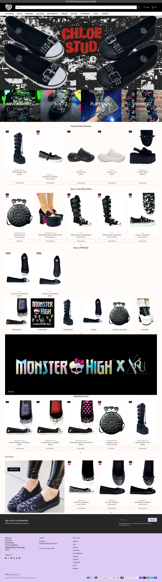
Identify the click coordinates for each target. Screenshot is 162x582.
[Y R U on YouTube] (19, 558)
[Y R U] (9, 7)
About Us (8, 538)
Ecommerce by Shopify (29, 577)
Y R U (16, 577)
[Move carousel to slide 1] (64, 87)
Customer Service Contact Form (48, 543)
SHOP (74, 565)
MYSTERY (76, 559)
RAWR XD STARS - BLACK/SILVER (112, 235)
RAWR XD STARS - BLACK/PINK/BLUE (81, 235)
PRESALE (75, 556)
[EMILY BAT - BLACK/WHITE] (81, 479)
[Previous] (5, 218)
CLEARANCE (76, 562)
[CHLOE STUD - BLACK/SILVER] (19, 271)
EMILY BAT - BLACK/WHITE (81, 502)
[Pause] (112, 87)
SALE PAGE (76, 550)
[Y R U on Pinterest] (11, 558)
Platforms (75, 541)
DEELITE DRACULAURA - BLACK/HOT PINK (50, 235)
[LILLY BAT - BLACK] (142, 149)
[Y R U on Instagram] (14, 558)
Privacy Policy (9, 542)
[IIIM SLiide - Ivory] (111, 149)
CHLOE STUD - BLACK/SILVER (19, 294)
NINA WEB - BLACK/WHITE (50, 177)
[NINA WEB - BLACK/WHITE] (50, 151)
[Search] (138, 7)
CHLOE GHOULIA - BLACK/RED (50, 442)
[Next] (157, 218)
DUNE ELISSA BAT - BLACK (19, 172)
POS (20, 577)
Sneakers (75, 547)
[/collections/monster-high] (81, 364)
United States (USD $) (13, 574)
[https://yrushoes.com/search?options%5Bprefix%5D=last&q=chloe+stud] (81, 53)
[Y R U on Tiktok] (17, 558)
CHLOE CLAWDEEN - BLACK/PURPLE (19, 442)
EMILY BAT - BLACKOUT (112, 502)
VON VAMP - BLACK (19, 235)
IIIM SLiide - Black (81, 172)
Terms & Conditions (11, 545)
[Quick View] (31, 132)
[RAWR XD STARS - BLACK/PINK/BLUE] (81, 212)
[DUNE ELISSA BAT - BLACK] (19, 149)
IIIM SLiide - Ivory (111, 172)
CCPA (7, 550)
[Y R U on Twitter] (9, 558)
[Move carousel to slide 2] (95, 87)
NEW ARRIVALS (77, 553)
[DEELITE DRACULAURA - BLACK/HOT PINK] (50, 212)
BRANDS (75, 568)
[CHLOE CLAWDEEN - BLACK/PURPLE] (19, 419)
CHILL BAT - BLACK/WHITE (142, 235)
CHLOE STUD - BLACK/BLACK (50, 294)
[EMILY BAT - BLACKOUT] (112, 479)
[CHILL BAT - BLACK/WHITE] (142, 212)
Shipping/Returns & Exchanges (15, 547)
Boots (74, 544)
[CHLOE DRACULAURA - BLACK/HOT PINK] (81, 419)
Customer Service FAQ (48, 548)
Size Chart (8, 540)
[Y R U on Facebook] (6, 558)
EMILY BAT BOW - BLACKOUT (143, 502)
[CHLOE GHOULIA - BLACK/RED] (50, 419)
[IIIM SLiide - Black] (81, 149)
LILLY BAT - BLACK (143, 172)
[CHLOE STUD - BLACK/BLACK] (50, 271)
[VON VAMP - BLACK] (19, 212)
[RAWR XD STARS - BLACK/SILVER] (111, 212)
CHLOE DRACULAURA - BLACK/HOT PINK (81, 442)
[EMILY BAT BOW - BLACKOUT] (142, 479)
